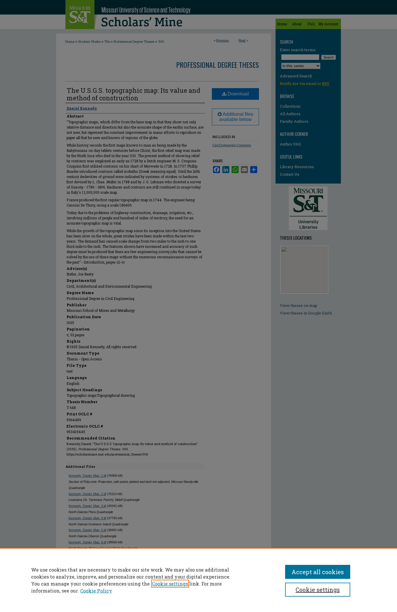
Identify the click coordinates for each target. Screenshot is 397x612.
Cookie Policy (96, 591)
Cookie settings (170, 584)
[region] (198, 580)
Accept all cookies (318, 572)
